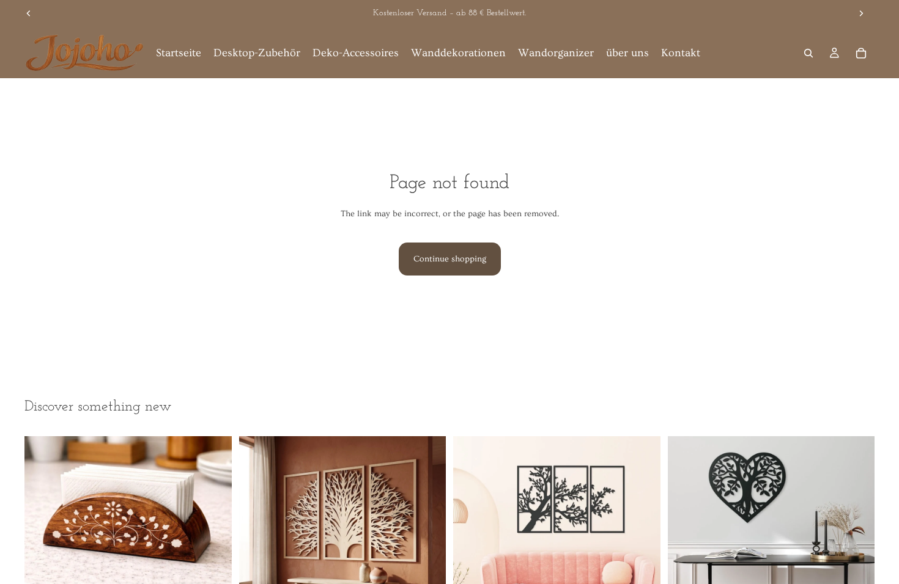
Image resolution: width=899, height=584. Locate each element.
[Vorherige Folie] (28, 13)
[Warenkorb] (861, 53)
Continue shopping (449, 259)
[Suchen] (808, 53)
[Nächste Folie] (861, 13)
